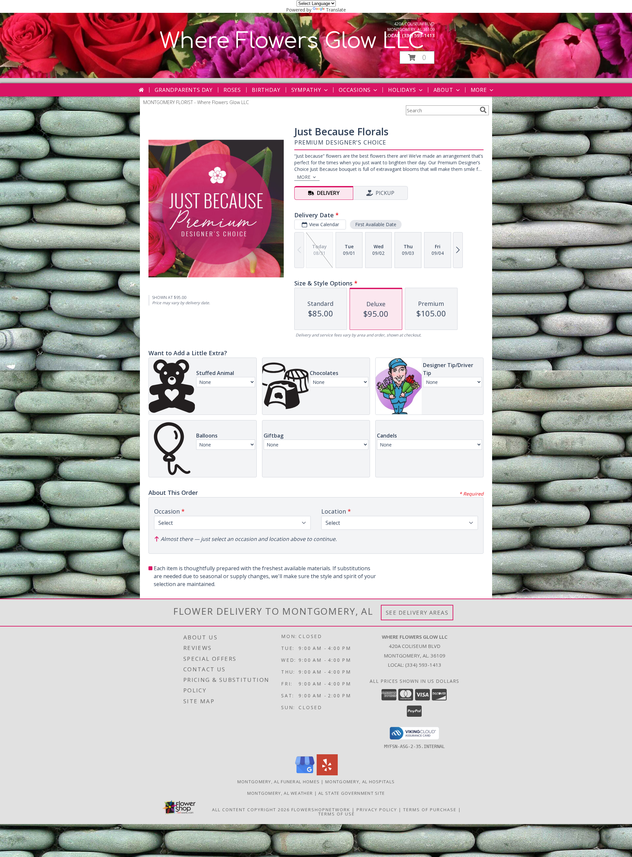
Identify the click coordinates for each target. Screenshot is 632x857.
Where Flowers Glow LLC (292, 41)
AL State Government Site (351, 793)
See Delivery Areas (417, 612)
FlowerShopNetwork (320, 810)
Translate (336, 10)
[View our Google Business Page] (304, 773)
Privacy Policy (376, 810)
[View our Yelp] (327, 773)
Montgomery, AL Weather (280, 793)
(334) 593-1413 (418, 35)
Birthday (266, 90)
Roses (232, 90)
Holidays (402, 90)
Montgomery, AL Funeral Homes (278, 782)
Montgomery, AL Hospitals (360, 782)
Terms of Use (336, 814)
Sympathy (306, 90)
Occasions (355, 90)
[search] (483, 110)
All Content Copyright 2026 (251, 810)
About (443, 90)
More (479, 90)
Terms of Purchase (430, 810)
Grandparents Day (184, 90)
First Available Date (375, 224)
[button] (417, 57)
